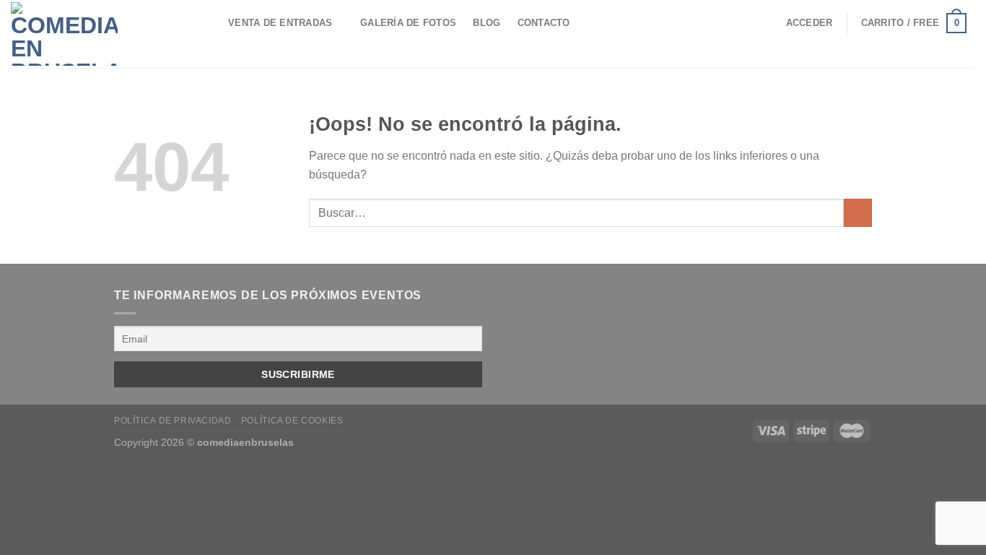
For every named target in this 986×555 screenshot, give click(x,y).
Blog (486, 22)
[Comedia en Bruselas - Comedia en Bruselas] (90, 34)
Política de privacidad (172, 421)
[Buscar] (206, 23)
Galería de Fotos (408, 22)
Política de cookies (292, 421)
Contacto (544, 22)
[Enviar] (858, 213)
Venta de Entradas (280, 22)
